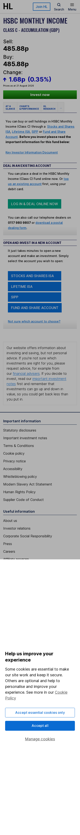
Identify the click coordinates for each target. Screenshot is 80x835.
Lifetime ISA (21, 131)
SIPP (35, 131)
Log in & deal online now (34, 204)
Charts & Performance (29, 107)
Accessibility (12, 469)
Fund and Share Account (34, 308)
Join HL (42, 6)
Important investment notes (25, 438)
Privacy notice (14, 461)
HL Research (49, 107)
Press (7, 544)
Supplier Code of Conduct (23, 499)
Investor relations (17, 528)
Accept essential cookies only (40, 712)
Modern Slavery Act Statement (27, 484)
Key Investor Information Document (32, 152)
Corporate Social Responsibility (27, 536)
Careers (9, 551)
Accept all (40, 725)
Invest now (40, 95)
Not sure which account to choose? (34, 321)
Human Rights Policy (19, 492)
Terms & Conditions (18, 446)
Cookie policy (14, 453)
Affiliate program (16, 559)
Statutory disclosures (19, 430)
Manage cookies (40, 739)
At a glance (10, 107)
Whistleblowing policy (20, 476)
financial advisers (26, 373)
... (61, 107)
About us (10, 520)
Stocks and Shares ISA (32, 276)
